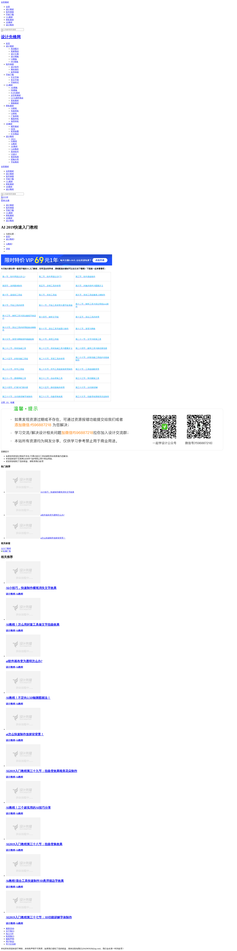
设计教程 (10, 25)
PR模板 (14, 90)
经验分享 (15, 159)
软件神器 (10, 12)
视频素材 (15, 103)
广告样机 (15, 116)
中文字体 (15, 77)
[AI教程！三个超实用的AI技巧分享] (23, 802)
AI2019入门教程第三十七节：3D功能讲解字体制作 (39, 917)
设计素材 (10, 9)
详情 (8, 249)
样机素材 (10, 20)
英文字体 (15, 80)
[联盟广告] (112, 450)
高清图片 (15, 49)
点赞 (5, 402)
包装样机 (15, 111)
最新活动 (10, 928)
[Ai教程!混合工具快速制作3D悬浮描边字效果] (23, 876)
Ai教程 (14, 144)
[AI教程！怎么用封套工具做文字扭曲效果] (23, 619)
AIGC (13, 139)
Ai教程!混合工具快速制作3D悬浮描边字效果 (35, 880)
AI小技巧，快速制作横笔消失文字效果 (31, 587)
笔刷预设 (15, 51)
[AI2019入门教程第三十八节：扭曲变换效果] (23, 839)
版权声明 (10, 939)
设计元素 (15, 54)
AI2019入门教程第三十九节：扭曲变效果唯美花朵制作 (41, 771)
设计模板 (15, 56)
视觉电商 (15, 157)
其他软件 (15, 152)
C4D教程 (15, 149)
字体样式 (15, 82)
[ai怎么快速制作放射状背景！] (23, 729)
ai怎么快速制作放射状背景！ (25, 734)
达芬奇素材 (16, 95)
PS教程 (14, 141)
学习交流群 (11, 944)
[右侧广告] (6, 551)
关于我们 (10, 931)
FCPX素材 (15, 93)
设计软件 (15, 67)
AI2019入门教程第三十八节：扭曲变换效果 (34, 844)
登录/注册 (5, 200)
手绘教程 (15, 162)
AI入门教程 (6, 548)
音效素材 (15, 100)
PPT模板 (14, 62)
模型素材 (15, 126)
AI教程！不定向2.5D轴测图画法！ (28, 697)
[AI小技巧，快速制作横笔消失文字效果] (23, 583)
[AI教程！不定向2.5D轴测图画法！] (23, 693)
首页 (8, 43)
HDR (13, 129)
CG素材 (9, 17)
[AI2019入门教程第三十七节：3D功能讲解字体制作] (23, 912)
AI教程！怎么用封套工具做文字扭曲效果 (32, 624)
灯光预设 (15, 134)
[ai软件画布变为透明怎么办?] (23, 656)
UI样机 (14, 113)
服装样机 (15, 119)
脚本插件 (15, 69)
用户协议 (10, 941)
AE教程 (14, 146)
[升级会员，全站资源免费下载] (56, 265)
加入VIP (4, 197)
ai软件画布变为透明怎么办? (24, 661)
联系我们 (10, 936)
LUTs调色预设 (17, 98)
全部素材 (5, 2)
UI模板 (14, 59)
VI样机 (14, 108)
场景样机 (15, 121)
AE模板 (14, 88)
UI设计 (14, 154)
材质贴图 (15, 131)
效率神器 (15, 72)
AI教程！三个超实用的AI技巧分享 (28, 807)
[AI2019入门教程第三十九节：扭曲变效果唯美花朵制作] (23, 766)
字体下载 (10, 14)
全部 (8, 7)
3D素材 (9, 22)
